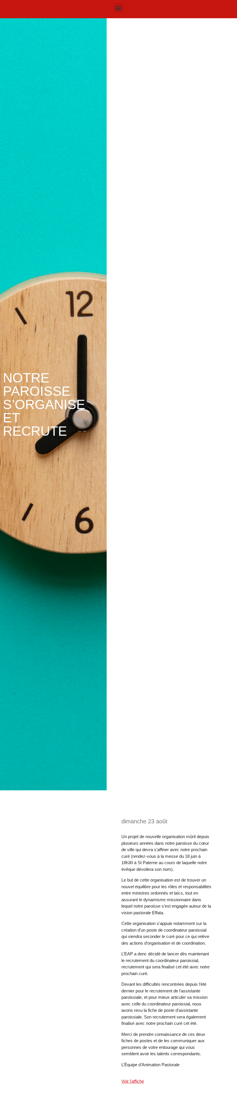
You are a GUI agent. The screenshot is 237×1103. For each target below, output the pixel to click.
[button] (118, 7)
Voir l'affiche (132, 1081)
